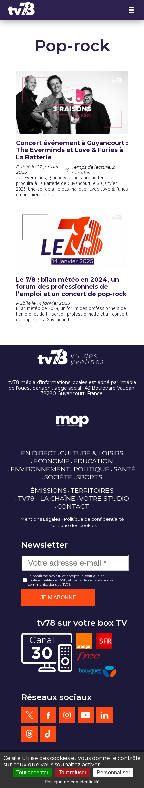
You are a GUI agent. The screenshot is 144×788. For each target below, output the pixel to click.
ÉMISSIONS (48, 490)
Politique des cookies (73, 525)
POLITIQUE (92, 469)
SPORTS (89, 477)
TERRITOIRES (92, 490)
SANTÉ (124, 469)
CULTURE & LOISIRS (91, 453)
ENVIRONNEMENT (40, 469)
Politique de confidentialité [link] (72, 781)
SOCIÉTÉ (58, 477)
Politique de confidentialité (94, 519)
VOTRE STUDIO (104, 498)
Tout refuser (72, 772)
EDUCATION (93, 461)
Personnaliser (113, 772)
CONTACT (73, 506)
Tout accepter (32, 772)
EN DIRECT (38, 453)
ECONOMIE (51, 461)
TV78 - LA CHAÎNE (46, 498)
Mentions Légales (40, 519)
